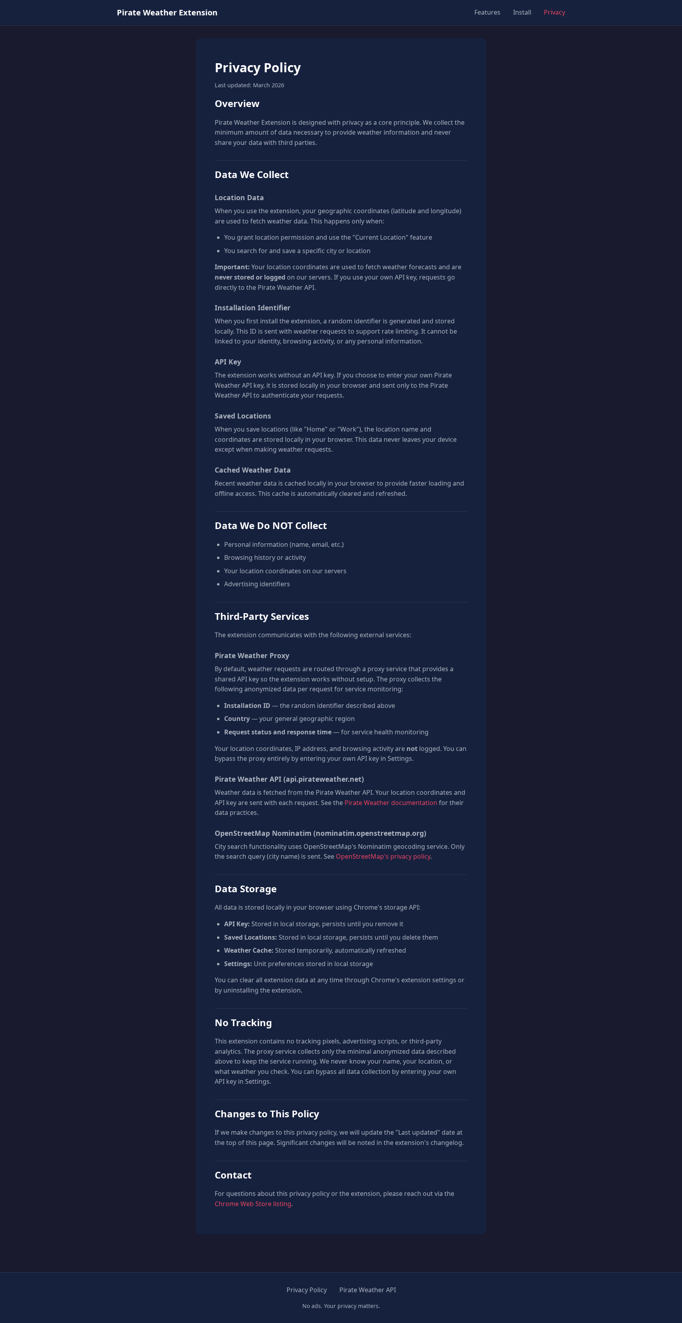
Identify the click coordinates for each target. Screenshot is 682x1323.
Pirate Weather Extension (167, 12)
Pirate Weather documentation (391, 802)
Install (522, 12)
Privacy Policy (307, 1289)
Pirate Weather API (367, 1289)
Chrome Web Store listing (253, 1203)
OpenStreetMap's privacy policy (383, 856)
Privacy (554, 12)
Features (487, 12)
